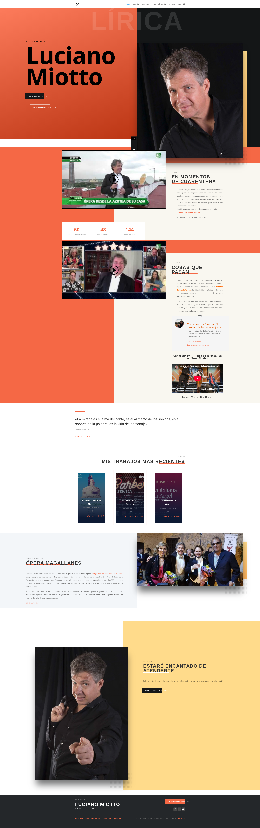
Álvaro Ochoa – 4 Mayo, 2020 (198, 345)
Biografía (136, 4)
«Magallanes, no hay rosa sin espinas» (107, 574)
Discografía (162, 4)
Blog (179, 4)
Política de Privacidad (93, 818)
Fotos (154, 4)
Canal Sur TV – (183, 355)
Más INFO (91, 516)
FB (178, 202)
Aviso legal (79, 818)
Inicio (128, 4)
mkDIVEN (181, 818)
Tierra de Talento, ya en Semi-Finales (204, 357)
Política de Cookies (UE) (112, 818)
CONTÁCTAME (148, 661)
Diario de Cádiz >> (33, 603)
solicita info (151, 691)
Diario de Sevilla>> (194, 341)
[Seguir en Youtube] (134, 150)
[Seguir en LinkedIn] (134, 144)
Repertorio (145, 4)
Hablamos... (33, 96)
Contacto (172, 4)
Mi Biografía (39, 107)
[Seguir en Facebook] (133, 138)
